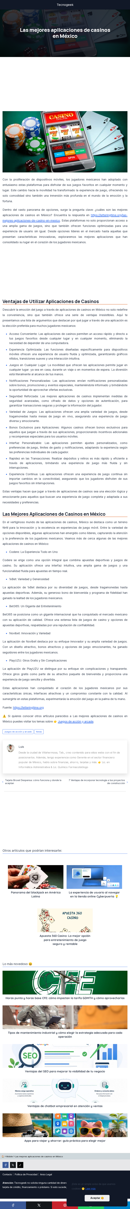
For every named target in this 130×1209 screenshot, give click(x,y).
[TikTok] (20, 1165)
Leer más (90, 1188)
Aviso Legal (46, 1174)
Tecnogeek (65, 5)
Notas (39, 731)
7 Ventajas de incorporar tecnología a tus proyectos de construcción (97, 782)
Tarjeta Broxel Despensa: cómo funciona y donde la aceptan (33, 782)
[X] (39, 1205)
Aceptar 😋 (97, 1198)
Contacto (7, 1174)
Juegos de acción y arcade (18, 731)
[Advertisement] (65, 85)
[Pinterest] (65, 1205)
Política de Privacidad (26, 1174)
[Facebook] (13, 1205)
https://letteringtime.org (28, 707)
